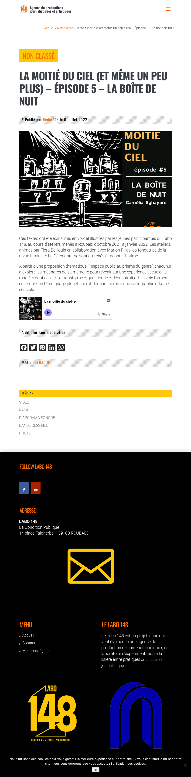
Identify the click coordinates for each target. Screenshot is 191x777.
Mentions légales (36, 650)
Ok (96, 770)
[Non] (185, 765)
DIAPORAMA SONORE (37, 418)
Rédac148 (51, 119)
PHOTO (25, 433)
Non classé (65, 28)
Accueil (49, 28)
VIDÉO (24, 402)
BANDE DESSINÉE (33, 425)
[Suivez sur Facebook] (24, 488)
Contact (28, 643)
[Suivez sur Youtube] (36, 488)
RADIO (44, 362)
